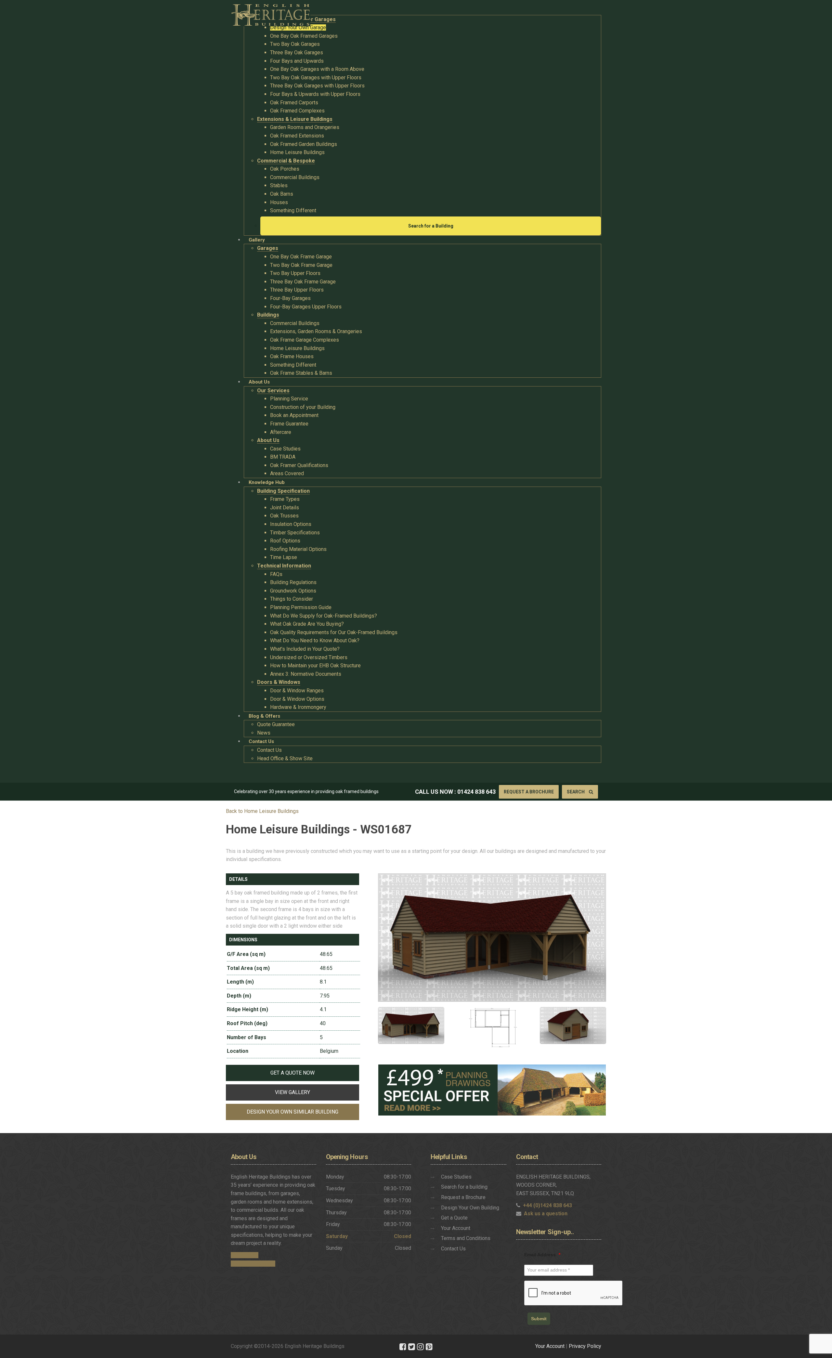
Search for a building (464, 1187)
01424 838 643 (476, 791)
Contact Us (453, 1249)
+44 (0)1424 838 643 (547, 1205)
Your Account (455, 1228)
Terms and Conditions (465, 1238)
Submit (539, 1318)
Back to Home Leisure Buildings (262, 811)
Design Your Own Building (470, 1208)
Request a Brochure (529, 791)
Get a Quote (454, 1218)
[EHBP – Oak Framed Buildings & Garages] (270, 13)
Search (576, 791)
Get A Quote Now (292, 1073)
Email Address (542, 1254)
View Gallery (292, 1092)
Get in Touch (244, 1255)
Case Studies (456, 1177)
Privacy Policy (585, 1346)
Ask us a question (545, 1213)
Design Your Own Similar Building (292, 1112)
